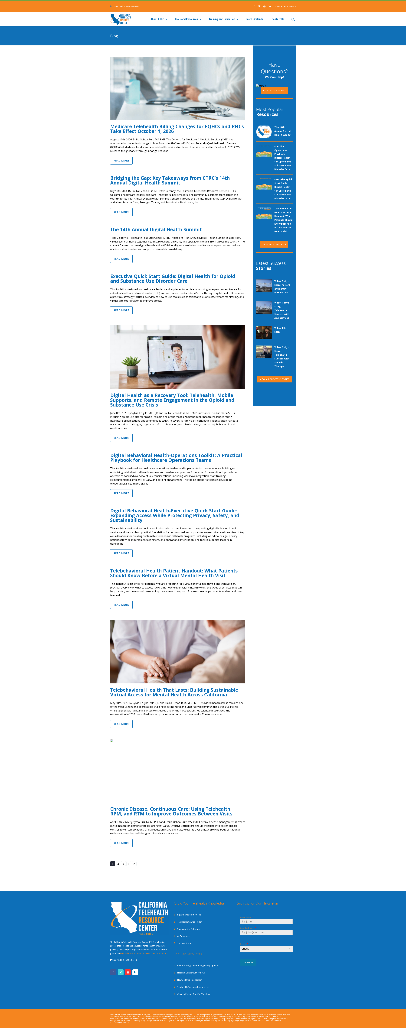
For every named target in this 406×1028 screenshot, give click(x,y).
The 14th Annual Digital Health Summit (156, 229)
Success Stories (185, 943)
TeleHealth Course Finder (189, 921)
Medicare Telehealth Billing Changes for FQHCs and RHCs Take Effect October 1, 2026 (177, 128)
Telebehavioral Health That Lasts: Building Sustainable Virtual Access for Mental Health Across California (174, 692)
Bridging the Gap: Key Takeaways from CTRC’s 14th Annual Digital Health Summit (170, 180)
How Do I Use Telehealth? (189, 979)
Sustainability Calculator (188, 929)
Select (244, 944)
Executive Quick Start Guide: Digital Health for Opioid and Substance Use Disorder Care (172, 278)
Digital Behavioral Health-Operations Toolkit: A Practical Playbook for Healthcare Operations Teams (176, 457)
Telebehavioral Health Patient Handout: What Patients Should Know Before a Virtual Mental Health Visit (174, 573)
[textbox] (263, 949)
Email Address (248, 928)
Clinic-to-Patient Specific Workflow (193, 994)
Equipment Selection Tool (189, 914)
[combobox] (266, 949)
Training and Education (222, 19)
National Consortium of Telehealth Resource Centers (143, 953)
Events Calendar (255, 19)
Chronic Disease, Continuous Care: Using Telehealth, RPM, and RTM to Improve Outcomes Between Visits (171, 811)
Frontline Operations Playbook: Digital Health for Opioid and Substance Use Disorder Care (282, 158)
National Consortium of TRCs (191, 972)
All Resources (183, 936)
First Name (246, 917)
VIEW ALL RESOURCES (285, 6)
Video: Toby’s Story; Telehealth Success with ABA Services (281, 310)
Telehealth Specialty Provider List (193, 987)
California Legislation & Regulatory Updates (198, 965)
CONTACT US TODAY (274, 90)
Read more (121, 160)
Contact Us (278, 19)
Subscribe (248, 962)
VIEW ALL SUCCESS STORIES (274, 379)
